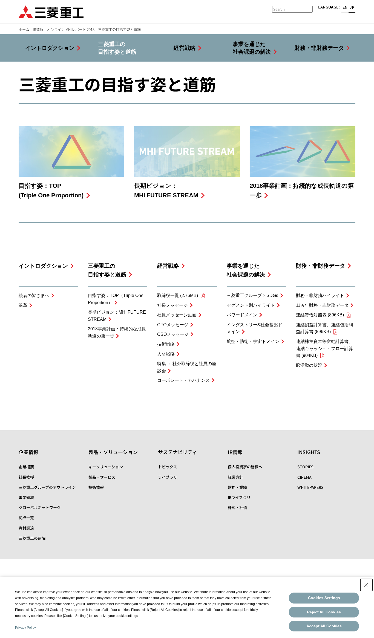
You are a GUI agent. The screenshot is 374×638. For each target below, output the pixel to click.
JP (352, 7)
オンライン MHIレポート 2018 (70, 29)
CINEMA (304, 477)
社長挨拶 (26, 477)
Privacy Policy (25, 628)
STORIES (305, 466)
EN (345, 7)
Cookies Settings (324, 598)
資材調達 (26, 528)
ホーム (24, 29)
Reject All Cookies (324, 612)
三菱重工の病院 (32, 538)
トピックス (167, 466)
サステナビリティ (177, 451)
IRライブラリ (239, 497)
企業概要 (26, 466)
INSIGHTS (308, 451)
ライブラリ (167, 477)
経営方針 (235, 477)
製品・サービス (101, 477)
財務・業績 (237, 487)
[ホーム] (51, 11)
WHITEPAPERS (310, 487)
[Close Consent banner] (366, 585)
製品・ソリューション (113, 451)
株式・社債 (237, 507)
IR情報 (38, 29)
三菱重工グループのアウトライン (47, 487)
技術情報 (96, 487)
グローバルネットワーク (40, 507)
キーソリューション (105, 466)
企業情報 (28, 451)
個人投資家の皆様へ (245, 466)
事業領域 (26, 497)
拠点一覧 (26, 517)
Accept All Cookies (324, 626)
